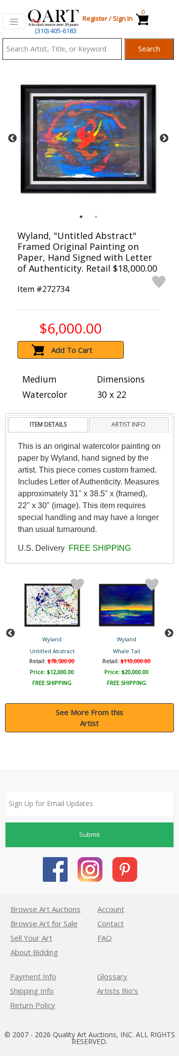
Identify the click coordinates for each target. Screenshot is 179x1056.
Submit (89, 834)
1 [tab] (81, 217)
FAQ (104, 938)
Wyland (52, 639)
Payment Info (33, 976)
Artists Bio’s (117, 991)
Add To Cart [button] (71, 350)
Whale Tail (126, 651)
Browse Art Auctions (45, 909)
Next (164, 139)
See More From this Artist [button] (89, 717)
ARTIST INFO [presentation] (128, 424)
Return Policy (32, 1005)
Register (95, 18)
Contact (110, 923)
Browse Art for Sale (44, 923)
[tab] (48, 424)
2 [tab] (96, 217)
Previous (12, 139)
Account (110, 909)
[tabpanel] (88, 138)
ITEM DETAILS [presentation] (48, 424)
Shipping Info (32, 991)
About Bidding (34, 952)
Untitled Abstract (52, 651)
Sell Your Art (31, 938)
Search (149, 48)
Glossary (112, 976)
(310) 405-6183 (56, 30)
